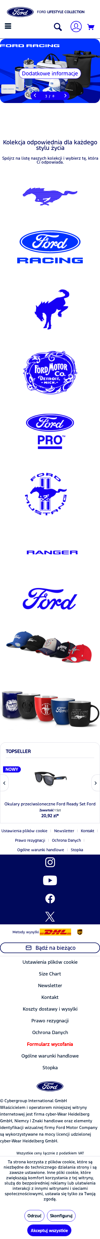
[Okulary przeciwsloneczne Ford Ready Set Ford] (50, 778)
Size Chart (50, 974)
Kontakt (87, 830)
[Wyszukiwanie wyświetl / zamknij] (56, 27)
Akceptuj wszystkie (49, 1230)
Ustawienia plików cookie (24, 830)
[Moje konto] (74, 27)
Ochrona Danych (66, 840)
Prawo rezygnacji (30, 840)
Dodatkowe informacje (50, 73)
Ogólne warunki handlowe (40, 849)
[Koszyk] (91, 27)
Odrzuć (34, 1215)
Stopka (77, 849)
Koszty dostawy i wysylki (50, 1009)
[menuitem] (9, 26)
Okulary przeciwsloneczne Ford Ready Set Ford (50, 804)
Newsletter (64, 830)
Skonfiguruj (61, 1215)
